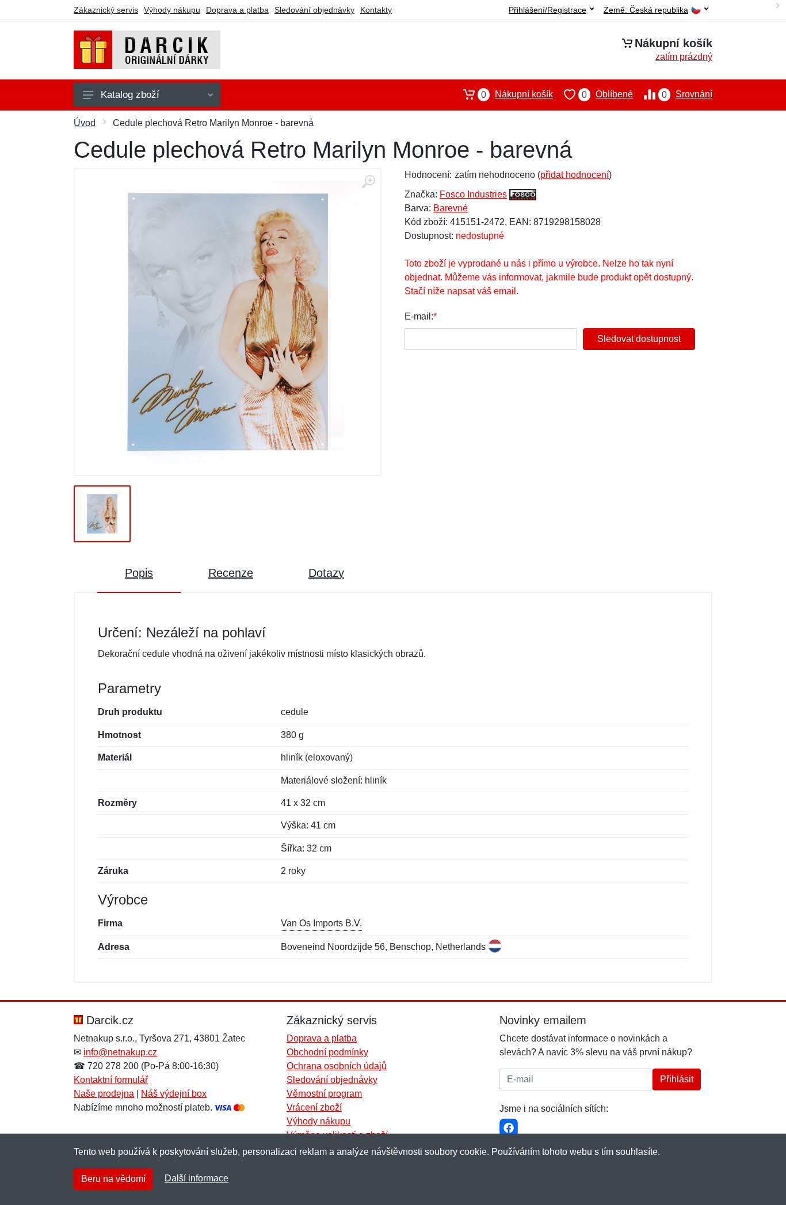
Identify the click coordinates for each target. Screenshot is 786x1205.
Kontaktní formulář (111, 1080)
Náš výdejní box (174, 1093)
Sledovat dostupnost (639, 339)
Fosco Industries (473, 194)
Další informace (196, 1178)
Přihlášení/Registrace (547, 10)
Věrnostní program (324, 1093)
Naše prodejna (104, 1093)
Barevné (450, 208)
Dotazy (326, 573)
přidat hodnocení (574, 175)
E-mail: (419, 316)
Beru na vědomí (113, 1179)
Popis (139, 573)
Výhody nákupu (172, 9)
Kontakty (376, 9)
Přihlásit (676, 1079)
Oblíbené (607, 94)
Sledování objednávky (314, 9)
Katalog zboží (130, 94)
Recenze (230, 573)
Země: (646, 10)
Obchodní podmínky (327, 1052)
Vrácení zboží (314, 1107)
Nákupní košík (517, 94)
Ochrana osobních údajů (337, 1066)
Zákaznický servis (106, 9)
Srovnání (687, 94)
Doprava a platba (237, 9)
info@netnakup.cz (120, 1052)
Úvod (85, 123)
